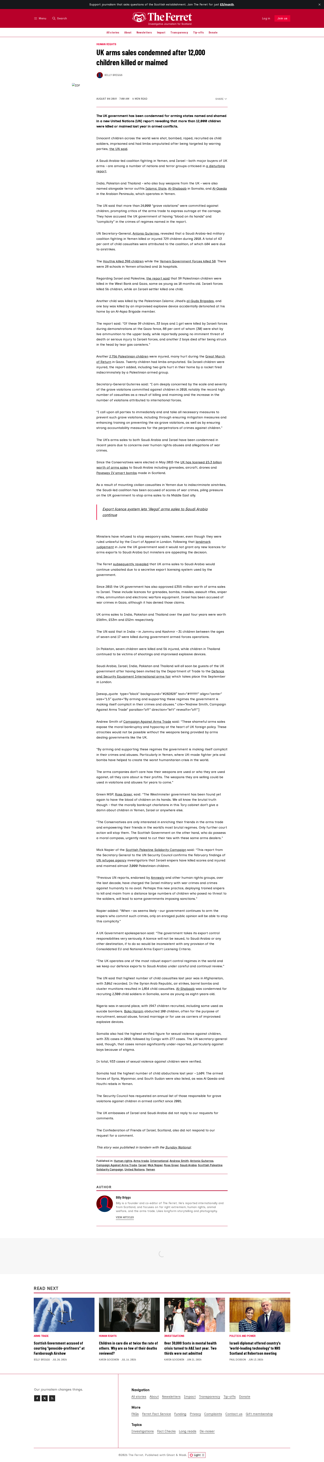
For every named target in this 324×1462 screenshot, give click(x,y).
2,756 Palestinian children (128, 356)
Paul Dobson (238, 1359)
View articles (125, 1217)
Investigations (174, 1336)
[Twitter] (45, 1398)
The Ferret (135, 1455)
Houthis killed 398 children (123, 261)
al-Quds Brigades (200, 301)
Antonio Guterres (146, 233)
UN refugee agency (111, 860)
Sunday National (178, 1147)
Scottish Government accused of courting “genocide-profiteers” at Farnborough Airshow (59, 1348)
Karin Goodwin (109, 1359)
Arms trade (141, 1161)
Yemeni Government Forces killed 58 (187, 261)
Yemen (150, 1169)
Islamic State (156, 188)
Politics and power (243, 1336)
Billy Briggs (113, 75)
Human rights (106, 44)
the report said (158, 278)
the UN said (118, 149)
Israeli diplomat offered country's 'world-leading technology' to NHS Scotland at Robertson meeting (255, 1348)
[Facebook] (37, 1398)
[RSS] (52, 1398)
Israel (142, 1165)
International (159, 1161)
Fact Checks (166, 1431)
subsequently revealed (130, 564)
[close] (319, 5)
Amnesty (157, 877)
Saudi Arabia (188, 1165)
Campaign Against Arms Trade (147, 721)
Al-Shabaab (177, 188)
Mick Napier (155, 1165)
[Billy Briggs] (99, 75)
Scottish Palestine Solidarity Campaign (156, 850)
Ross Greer (123, 794)
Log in (266, 18)
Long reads (187, 1431)
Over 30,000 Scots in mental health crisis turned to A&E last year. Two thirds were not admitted (190, 1348)
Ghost (170, 1455)
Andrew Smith (179, 1161)
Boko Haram (133, 1011)
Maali (182, 1455)
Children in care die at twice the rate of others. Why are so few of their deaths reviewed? (128, 1348)
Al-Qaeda (219, 188)
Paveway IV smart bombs (116, 473)
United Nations (134, 1169)
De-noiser (207, 1431)
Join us (282, 18)
